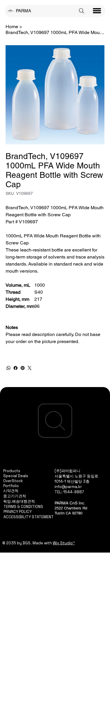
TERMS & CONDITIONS (23, 506)
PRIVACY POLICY (18, 511)
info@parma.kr (68, 486)
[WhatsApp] (8, 368)
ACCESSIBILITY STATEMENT (29, 516)
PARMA (23, 10)
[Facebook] (15, 368)
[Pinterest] (23, 368)
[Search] (81, 11)
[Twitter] (30, 368)
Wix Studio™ (64, 543)
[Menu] (97, 11)
